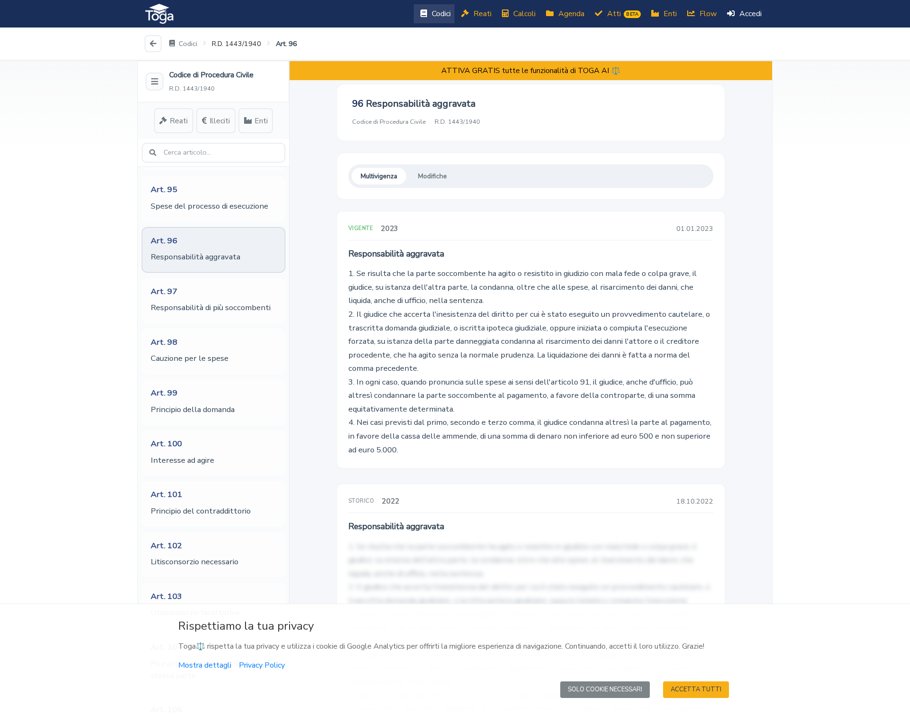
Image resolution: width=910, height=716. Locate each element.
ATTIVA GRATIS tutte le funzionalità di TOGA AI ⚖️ (530, 70)
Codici (440, 14)
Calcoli (523, 14)
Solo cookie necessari (605, 689)
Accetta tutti (696, 689)
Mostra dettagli (204, 665)
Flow (707, 14)
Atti (621, 14)
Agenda (570, 14)
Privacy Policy (262, 665)
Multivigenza (379, 176)
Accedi (749, 14)
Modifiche (432, 176)
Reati (481, 14)
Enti (669, 14)
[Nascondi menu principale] (155, 82)
